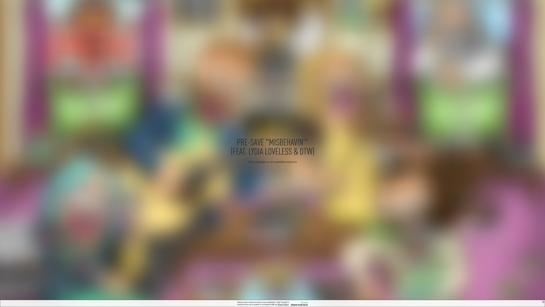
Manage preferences (299, 305)
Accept (304, 302)
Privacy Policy (283, 305)
